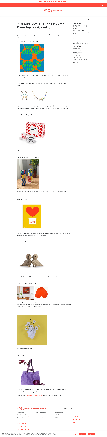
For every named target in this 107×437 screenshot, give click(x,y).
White (39, 157)
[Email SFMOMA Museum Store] (73, 422)
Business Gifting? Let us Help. (80, 48)
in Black (31, 157)
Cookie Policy (10, 435)
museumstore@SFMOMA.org (23, 416)
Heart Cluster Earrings (52, 83)
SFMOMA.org (77, 412)
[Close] (105, 434)
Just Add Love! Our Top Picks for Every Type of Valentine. (40, 26)
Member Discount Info (21, 423)
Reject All (82, 434)
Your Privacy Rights (73, 434)
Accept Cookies (91, 434)
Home (18, 19)
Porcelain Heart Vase (23, 313)
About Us (37, 414)
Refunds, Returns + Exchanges (23, 429)
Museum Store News (40, 420)
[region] (53, 434)
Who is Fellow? (76, 55)
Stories (21, 19)
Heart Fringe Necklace (35, 83)
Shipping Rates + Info (21, 426)
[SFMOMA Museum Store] (53, 10)
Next (89, 19)
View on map (38, 419)
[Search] (101, 5)
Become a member (76, 419)
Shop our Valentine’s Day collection (34, 395)
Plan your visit (75, 416)
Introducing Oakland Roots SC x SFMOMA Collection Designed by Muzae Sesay (80, 43)
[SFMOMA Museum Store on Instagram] (74, 422)
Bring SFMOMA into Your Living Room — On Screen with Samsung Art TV (81, 32)
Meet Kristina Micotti (77, 52)
